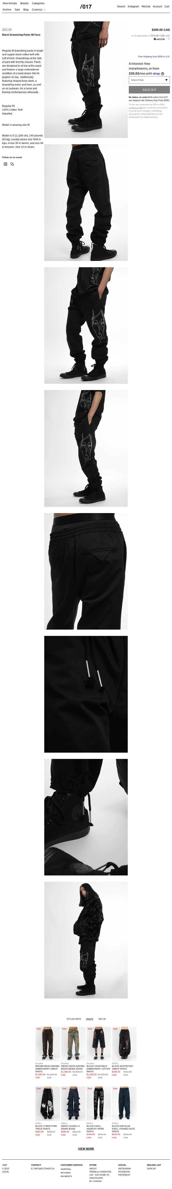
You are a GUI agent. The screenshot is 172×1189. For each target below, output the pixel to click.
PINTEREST (124, 1175)
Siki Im (7, 29)
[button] (149, 37)
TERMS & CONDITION (100, 1172)
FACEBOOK (124, 1172)
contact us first (136, 107)
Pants (89, 1019)
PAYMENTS (66, 1176)
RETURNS (66, 1173)
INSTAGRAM (124, 1168)
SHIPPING (66, 1169)
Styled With (74, 1019)
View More (86, 1148)
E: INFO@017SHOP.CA (42, 1168)
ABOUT (93, 1168)
